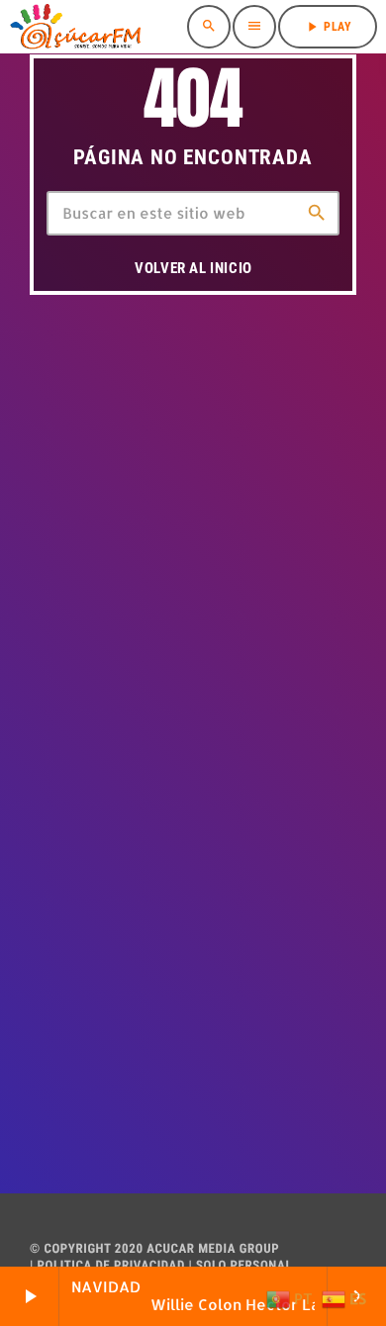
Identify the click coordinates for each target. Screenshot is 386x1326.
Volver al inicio (193, 268)
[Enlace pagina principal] (75, 26)
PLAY (327, 27)
